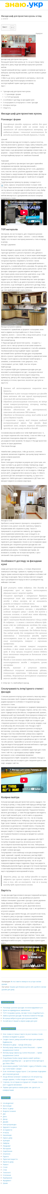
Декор (5, 1119)
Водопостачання (9, 1111)
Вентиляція (7, 1106)
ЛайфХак (6, 1143)
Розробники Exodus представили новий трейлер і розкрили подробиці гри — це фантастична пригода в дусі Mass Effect (23, 1060)
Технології (7, 1172)
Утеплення (7, 1175)
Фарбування (7, 1178)
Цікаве (5, 1183)
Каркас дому (7, 1138)
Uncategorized (8, 1103)
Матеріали (7, 1148)
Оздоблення (7, 1151)
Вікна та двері (8, 1108)
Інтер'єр (5, 19)
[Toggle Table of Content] (11, 27)
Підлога (6, 1156)
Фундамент (7, 1180)
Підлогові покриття (10, 1159)
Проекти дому (8, 1162)
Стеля (5, 1167)
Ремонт (6, 1164)
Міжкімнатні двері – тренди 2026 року (17, 1045)
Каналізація (7, 1135)
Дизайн (5, 1122)
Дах (4, 1114)
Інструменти (7, 1130)
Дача (5, 1116)
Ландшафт (7, 1146)
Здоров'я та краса (10, 1127)
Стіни (5, 1170)
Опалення (6, 1154)
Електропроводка (9, 1124)
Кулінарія (6, 1140)
